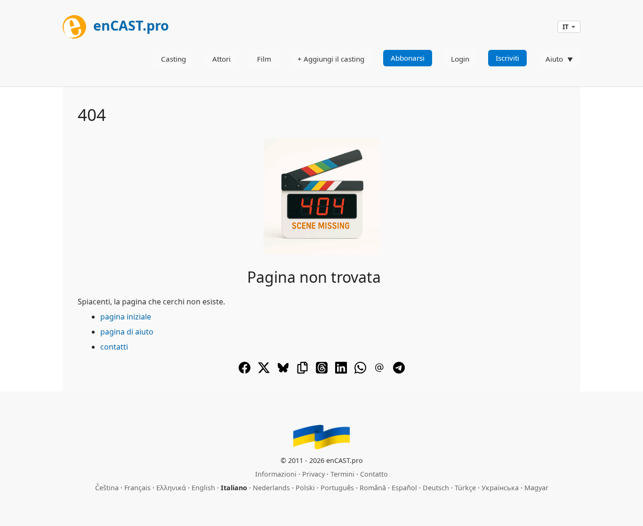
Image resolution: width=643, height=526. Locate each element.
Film (264, 59)
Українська (500, 487)
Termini (342, 474)
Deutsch (436, 487)
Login (460, 59)
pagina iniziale (125, 316)
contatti (114, 347)
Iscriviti (507, 58)
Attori (221, 59)
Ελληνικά (171, 487)
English (203, 487)
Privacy (313, 474)
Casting (173, 59)
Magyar (536, 487)
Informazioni (276, 474)
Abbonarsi (408, 58)
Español (404, 487)
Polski (305, 487)
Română (373, 487)
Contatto (374, 474)
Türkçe (465, 487)
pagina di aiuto (126, 332)
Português (337, 487)
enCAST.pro (129, 25)
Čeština (107, 487)
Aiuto (554, 59)
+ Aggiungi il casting (330, 59)
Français (137, 487)
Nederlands (271, 487)
